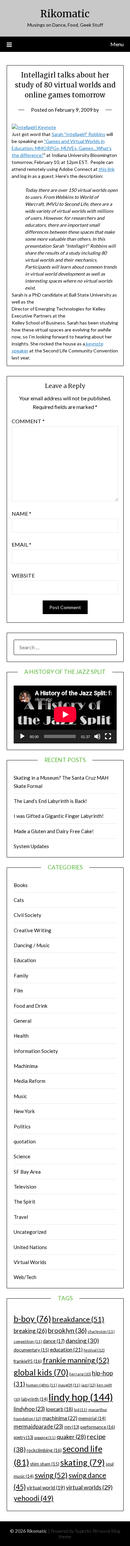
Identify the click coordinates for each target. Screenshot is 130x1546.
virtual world (46, 1487)
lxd (80, 1409)
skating (82, 1462)
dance (54, 1341)
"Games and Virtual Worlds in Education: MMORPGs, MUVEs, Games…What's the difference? (62, 148)
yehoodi (34, 1498)
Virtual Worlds (30, 1262)
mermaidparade (38, 1426)
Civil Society (27, 915)
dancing (82, 1340)
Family (21, 975)
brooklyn (67, 1330)
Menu (117, 44)
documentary (31, 1350)
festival (94, 1350)
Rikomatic (65, 14)
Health (21, 1036)
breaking (30, 1330)
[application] (65, 714)
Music (20, 1096)
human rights (41, 1385)
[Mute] (97, 736)
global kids (41, 1372)
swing (51, 1475)
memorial (92, 1418)
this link (107, 169)
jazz (88, 1384)
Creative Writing (32, 930)
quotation (25, 1141)
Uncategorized (30, 1232)
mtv (71, 1427)
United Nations (30, 1247)
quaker (71, 1436)
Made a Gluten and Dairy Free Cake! (54, 831)
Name (21, 513)
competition (28, 1341)
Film (18, 990)
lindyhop (29, 1409)
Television (25, 1187)
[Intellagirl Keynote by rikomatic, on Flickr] (34, 127)
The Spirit (24, 1202)
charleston (101, 1331)
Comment (28, 421)
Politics (22, 1126)
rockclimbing (44, 1450)
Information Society (36, 1051)
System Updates (31, 846)
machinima (59, 1418)
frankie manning (76, 1359)
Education (25, 960)
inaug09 (69, 1385)
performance (97, 1427)
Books (21, 885)
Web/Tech (25, 1277)
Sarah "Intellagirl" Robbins (78, 134)
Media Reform (29, 1081)
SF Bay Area (27, 1172)
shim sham (44, 1464)
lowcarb (59, 1409)
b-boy (32, 1319)
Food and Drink (30, 1006)
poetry (23, 1437)
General (22, 1021)
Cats (19, 900)
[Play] (22, 736)
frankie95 (28, 1361)
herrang (80, 1374)
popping (45, 1437)
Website (23, 575)
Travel (21, 1217)
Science (22, 1156)
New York (24, 1111)
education (66, 1350)
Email (21, 544)
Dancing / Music (32, 945)
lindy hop (81, 1397)
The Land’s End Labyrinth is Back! (50, 801)
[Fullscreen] (108, 736)
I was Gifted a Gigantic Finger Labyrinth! (59, 816)
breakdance (78, 1319)
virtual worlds (89, 1487)
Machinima (26, 1066)
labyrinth (34, 1399)
